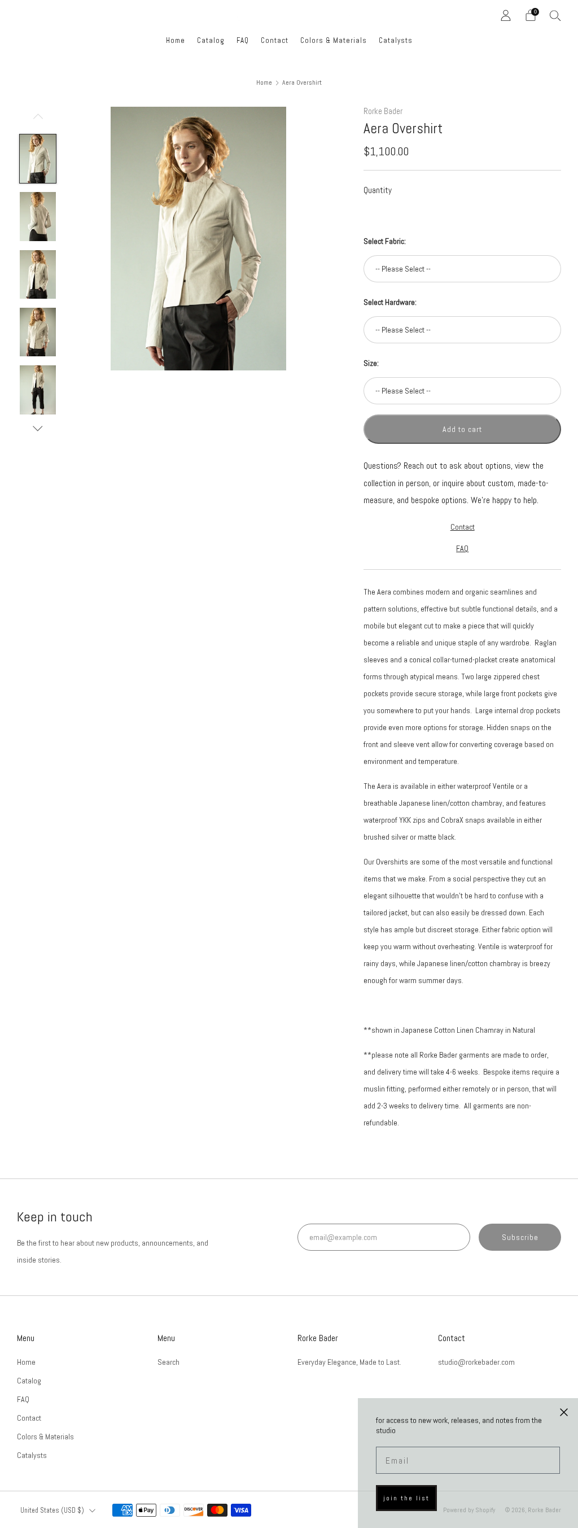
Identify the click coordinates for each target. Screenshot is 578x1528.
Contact (274, 40)
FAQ (243, 40)
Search (168, 1362)
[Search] (555, 15)
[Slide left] (37, 120)
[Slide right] (37, 429)
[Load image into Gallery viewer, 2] (37, 216)
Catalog (211, 40)
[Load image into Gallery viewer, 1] (37, 159)
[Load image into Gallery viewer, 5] (37, 389)
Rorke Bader (383, 111)
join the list (406, 1498)
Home (175, 40)
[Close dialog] (563, 1412)
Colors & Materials (333, 40)
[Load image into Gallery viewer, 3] (37, 274)
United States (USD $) (52, 1510)
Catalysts (396, 40)
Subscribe (520, 1237)
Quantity (378, 190)
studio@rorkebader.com (476, 1362)
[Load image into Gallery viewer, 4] (37, 332)
